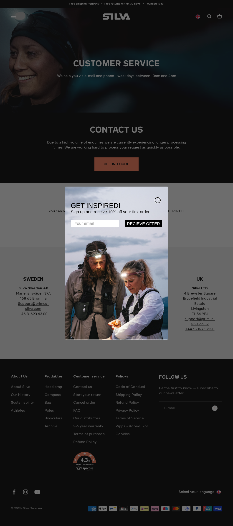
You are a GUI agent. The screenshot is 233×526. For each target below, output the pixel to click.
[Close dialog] (157, 200)
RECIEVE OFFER (143, 223)
